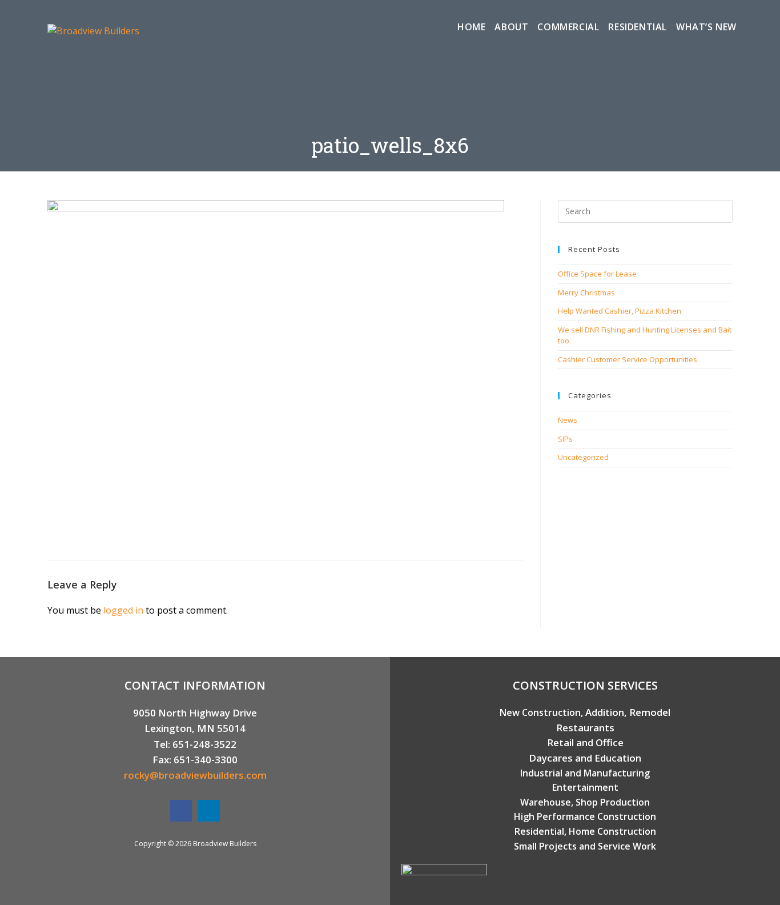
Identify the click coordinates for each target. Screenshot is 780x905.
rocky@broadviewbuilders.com (195, 775)
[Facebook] (181, 811)
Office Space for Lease (597, 274)
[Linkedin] (209, 811)
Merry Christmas (586, 292)
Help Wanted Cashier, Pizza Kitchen (619, 311)
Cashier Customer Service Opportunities (627, 359)
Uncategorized (583, 457)
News (567, 420)
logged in (123, 610)
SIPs (565, 439)
